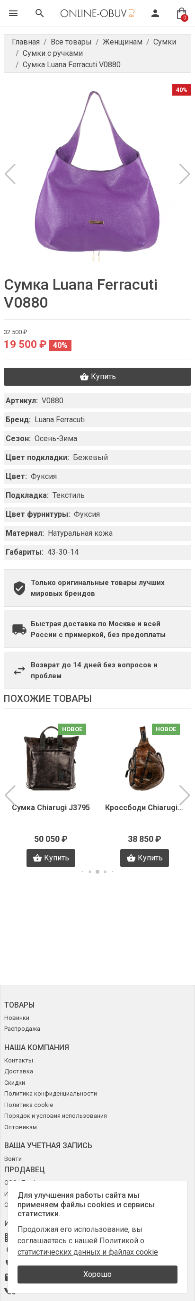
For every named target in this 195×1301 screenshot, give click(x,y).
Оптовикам (20, 1127)
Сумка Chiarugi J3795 (51, 807)
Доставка (18, 1071)
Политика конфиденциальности (50, 1093)
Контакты (18, 1060)
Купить (103, 376)
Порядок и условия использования (55, 1115)
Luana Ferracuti (60, 419)
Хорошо (97, 1274)
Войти (13, 1158)
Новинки (16, 1017)
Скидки (14, 1082)
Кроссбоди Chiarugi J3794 (144, 807)
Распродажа (22, 1028)
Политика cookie (28, 1104)
